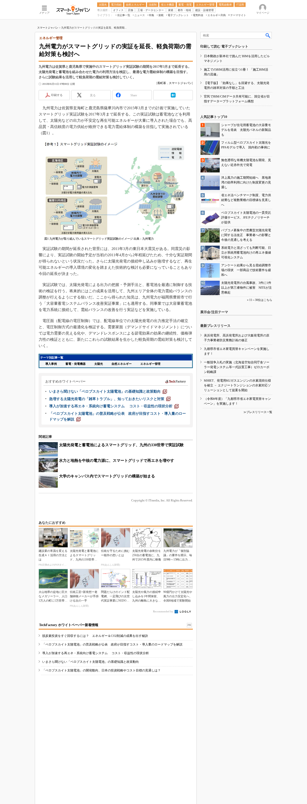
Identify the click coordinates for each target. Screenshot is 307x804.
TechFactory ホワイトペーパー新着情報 (68, 625)
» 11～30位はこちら (259, 300)
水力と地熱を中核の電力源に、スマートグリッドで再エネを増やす (116, 460)
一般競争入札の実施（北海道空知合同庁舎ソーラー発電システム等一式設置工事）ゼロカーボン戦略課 (236, 367)
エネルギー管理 (150, 363)
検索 (268, 35)
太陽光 (98, 363)
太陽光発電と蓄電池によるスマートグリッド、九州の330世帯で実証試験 (121, 445)
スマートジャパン (47, 27)
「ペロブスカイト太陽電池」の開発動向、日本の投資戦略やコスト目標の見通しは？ (101, 670)
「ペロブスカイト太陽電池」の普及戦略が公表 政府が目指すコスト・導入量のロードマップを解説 (112, 644)
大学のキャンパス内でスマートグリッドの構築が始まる (107, 476)
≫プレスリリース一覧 (257, 412)
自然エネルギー (122, 363)
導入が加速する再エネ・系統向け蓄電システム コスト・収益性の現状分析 (95, 653)
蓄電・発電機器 (76, 363)
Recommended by (163, 611)
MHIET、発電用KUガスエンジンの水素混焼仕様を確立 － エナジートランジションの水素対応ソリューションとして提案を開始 (237, 385)
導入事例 (51, 363)
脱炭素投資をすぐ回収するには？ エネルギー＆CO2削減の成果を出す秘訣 (95, 636)
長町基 (161, 83)
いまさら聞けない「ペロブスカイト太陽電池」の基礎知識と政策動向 (90, 662)
